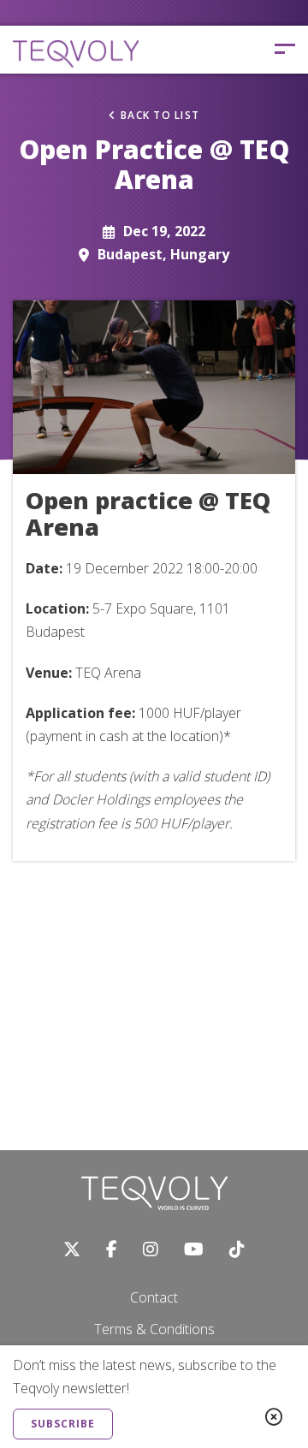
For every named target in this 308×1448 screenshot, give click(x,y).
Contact (154, 1297)
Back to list (160, 115)
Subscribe (63, 1423)
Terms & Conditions (154, 1329)
